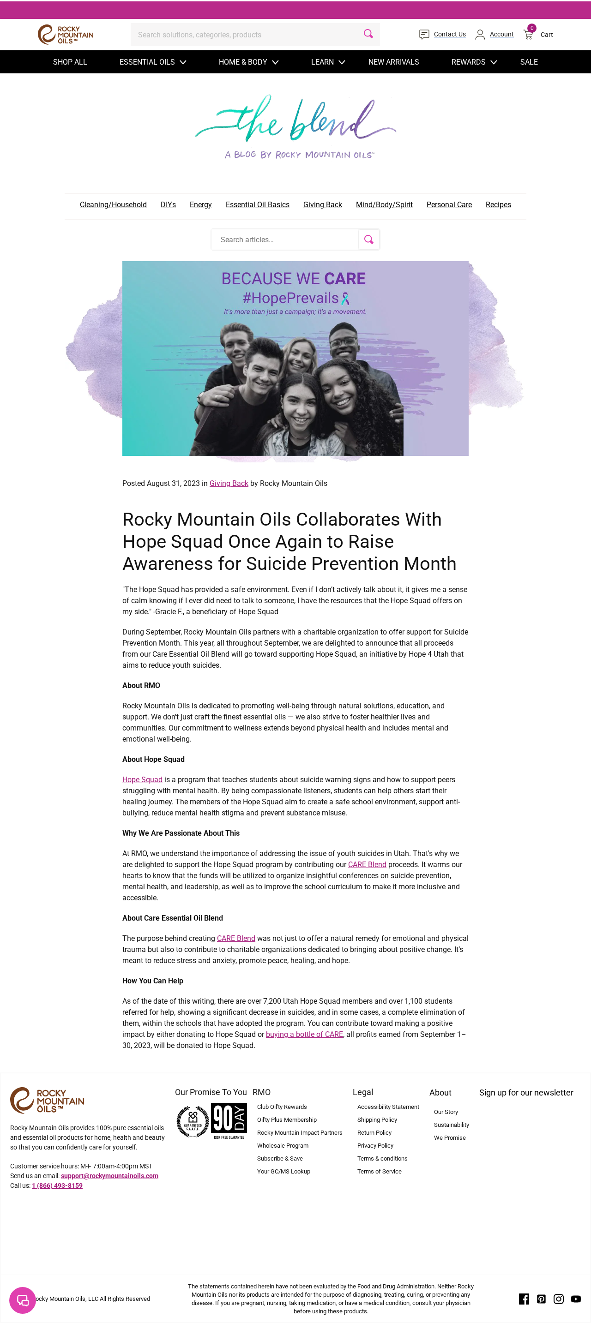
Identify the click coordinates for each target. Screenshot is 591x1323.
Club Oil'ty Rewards (282, 1106)
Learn (322, 62)
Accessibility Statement (388, 1106)
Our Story (446, 1111)
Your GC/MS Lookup (283, 1171)
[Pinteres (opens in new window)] (542, 1298)
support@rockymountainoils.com (109, 1175)
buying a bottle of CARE (304, 1034)
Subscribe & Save (280, 1158)
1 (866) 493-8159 (57, 1185)
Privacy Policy (375, 1145)
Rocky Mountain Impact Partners (300, 1132)
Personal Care (449, 204)
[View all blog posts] (295, 123)
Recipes (498, 204)
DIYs (168, 204)
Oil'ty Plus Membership (287, 1119)
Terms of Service (379, 1171)
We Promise (450, 1137)
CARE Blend (367, 864)
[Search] (368, 34)
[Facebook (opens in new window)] (524, 1298)
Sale (529, 62)
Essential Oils (147, 62)
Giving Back (322, 204)
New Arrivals (393, 62)
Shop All (70, 62)
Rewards (469, 62)
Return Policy (374, 1132)
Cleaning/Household (113, 204)
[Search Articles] (369, 239)
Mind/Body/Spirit (384, 204)
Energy (201, 204)
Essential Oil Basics (257, 204)
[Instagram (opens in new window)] (559, 1298)
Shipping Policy (377, 1119)
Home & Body (243, 62)
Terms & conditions (382, 1158)
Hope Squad (142, 779)
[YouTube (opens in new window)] (576, 1298)
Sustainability (451, 1124)
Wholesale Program (282, 1145)
